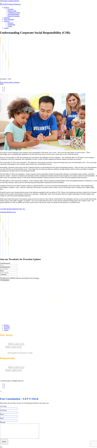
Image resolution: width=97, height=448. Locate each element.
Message (2, 422)
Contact (6, 28)
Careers (10, 26)
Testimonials (11, 24)
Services (6, 7)
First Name (3, 406)
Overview (11, 9)
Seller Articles (4, 82)
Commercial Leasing (14, 12)
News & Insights (9, 19)
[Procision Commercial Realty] (9, 1)
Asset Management (13, 14)
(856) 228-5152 (13, 346)
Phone (2, 271)
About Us (7, 21)
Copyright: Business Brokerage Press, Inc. (12, 209)
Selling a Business (14, 82)
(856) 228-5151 (16, 343)
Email (5, 267)
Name (5, 263)
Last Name (3, 410)
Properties (7, 18)
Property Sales (12, 11)
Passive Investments (14, 16)
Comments (3, 274)
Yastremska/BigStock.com (8, 212)
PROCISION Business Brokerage (11, 4)
